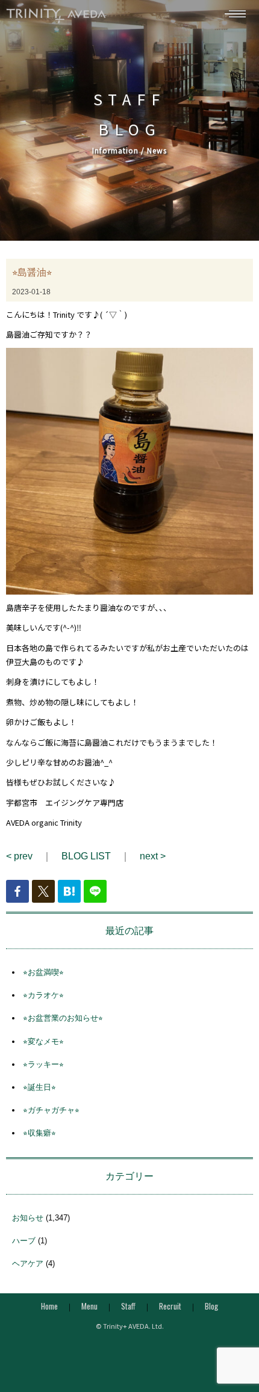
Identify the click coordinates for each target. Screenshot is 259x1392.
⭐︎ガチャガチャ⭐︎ (51, 1110)
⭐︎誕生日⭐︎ (39, 1087)
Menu (89, 1306)
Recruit (170, 1306)
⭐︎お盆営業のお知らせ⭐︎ (63, 1017)
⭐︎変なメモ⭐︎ (43, 1041)
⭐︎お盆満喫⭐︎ (43, 972)
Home (49, 1306)
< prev (19, 856)
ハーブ (24, 1240)
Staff (128, 1306)
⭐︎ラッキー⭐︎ (43, 1064)
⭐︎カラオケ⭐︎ (43, 995)
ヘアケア (27, 1263)
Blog (211, 1306)
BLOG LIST (86, 856)
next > (153, 856)
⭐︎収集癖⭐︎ (39, 1132)
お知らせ (27, 1217)
